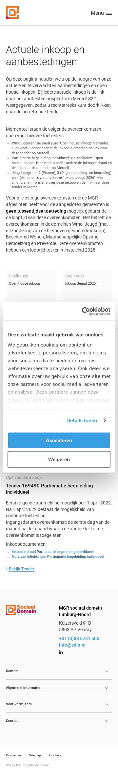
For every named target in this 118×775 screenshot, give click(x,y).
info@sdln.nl (72, 645)
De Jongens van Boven (32, 765)
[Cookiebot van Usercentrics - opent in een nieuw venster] (83, 311)
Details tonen (82, 420)
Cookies (55, 755)
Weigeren (59, 459)
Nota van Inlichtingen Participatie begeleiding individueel (58, 557)
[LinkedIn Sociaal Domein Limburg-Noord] (61, 653)
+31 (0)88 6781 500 (79, 638)
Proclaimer (13, 755)
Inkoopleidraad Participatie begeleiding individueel (53, 552)
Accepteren (59, 440)
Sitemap (35, 755)
